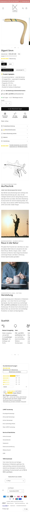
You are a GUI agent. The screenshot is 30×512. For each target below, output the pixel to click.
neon (10, 64)
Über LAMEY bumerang (9, 427)
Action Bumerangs (7, 420)
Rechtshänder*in (7, 70)
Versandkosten (7, 439)
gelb (4, 64)
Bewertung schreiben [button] (15, 371)
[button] (3, 8)
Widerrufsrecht (7, 450)
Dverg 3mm (5, 505)
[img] (11, 391)
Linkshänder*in (20, 70)
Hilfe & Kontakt (7, 436)
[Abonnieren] (23, 481)
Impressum (5, 443)
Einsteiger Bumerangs (8, 413)
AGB (4, 453)
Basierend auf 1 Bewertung (10, 369)
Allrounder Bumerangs (8, 417)
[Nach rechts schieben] (18, 47)
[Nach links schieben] (11, 47)
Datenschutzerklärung (8, 446)
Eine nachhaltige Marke (9, 423)
